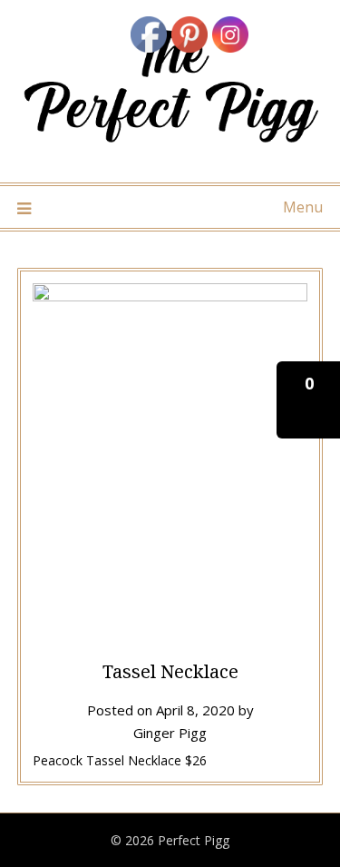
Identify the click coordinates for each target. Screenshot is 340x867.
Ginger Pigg (170, 733)
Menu (303, 207)
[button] (308, 399)
